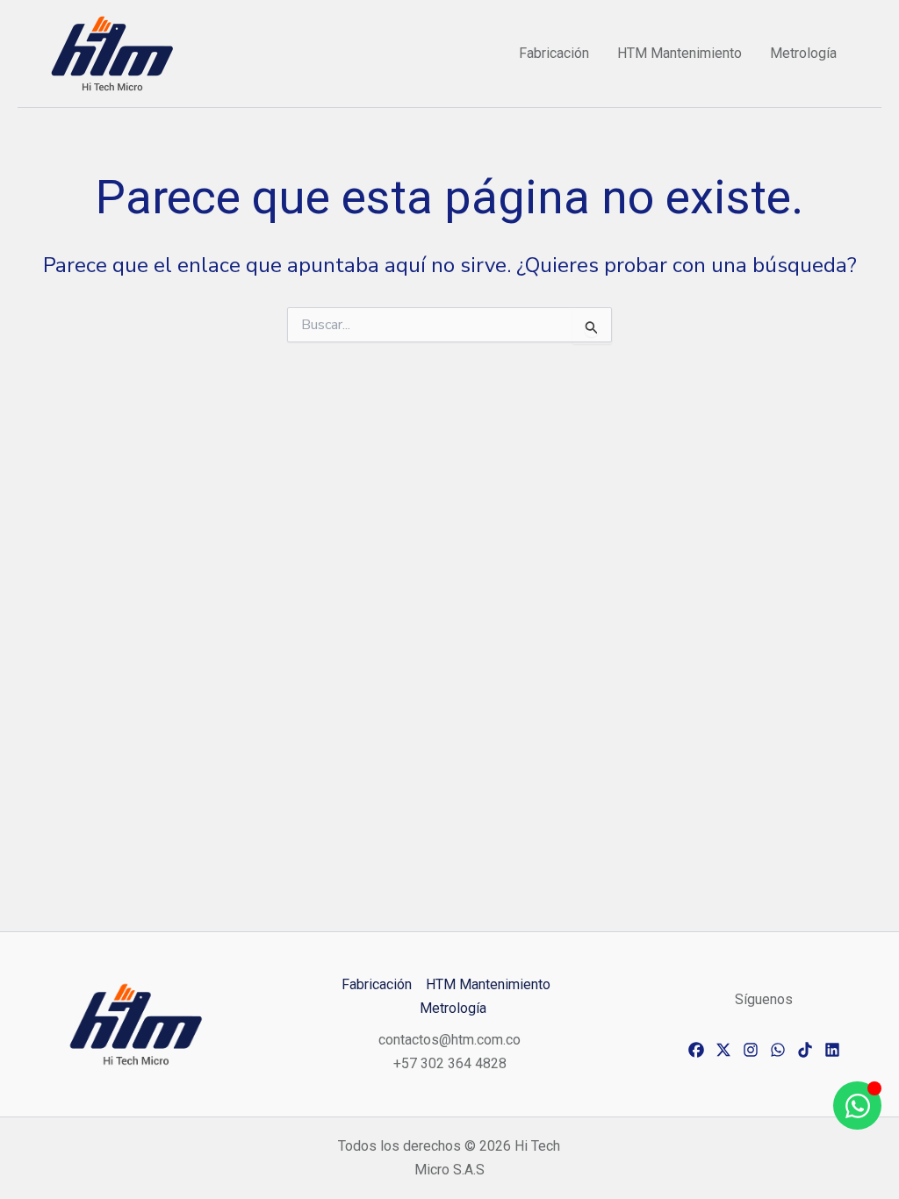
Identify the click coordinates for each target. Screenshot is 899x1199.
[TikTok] (805, 1049)
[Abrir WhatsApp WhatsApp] (857, 1105)
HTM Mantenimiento (679, 53)
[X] (723, 1049)
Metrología (803, 53)
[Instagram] (750, 1049)
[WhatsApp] (778, 1049)
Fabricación (554, 53)
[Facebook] (696, 1049)
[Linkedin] (832, 1049)
